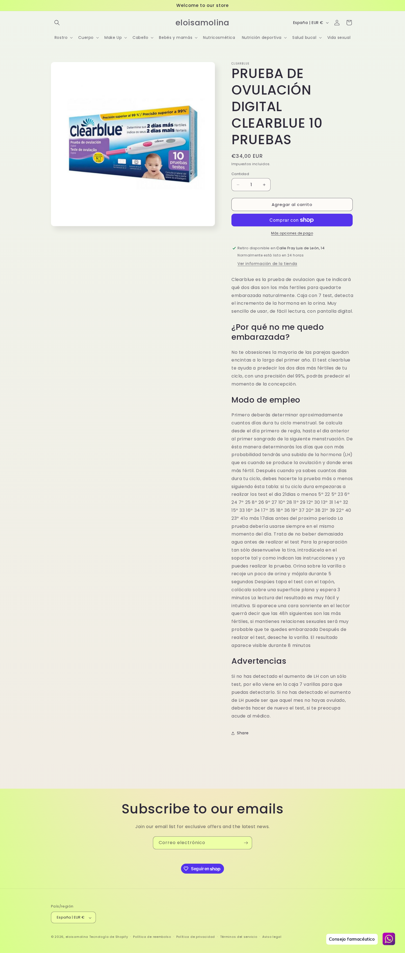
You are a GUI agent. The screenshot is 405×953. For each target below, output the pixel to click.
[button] (57, 23)
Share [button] (243, 733)
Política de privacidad (195, 937)
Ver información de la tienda (267, 263)
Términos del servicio (238, 937)
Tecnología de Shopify (108, 937)
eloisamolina (77, 937)
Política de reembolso (152, 937)
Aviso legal (272, 937)
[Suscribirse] (246, 842)
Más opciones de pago (292, 233)
